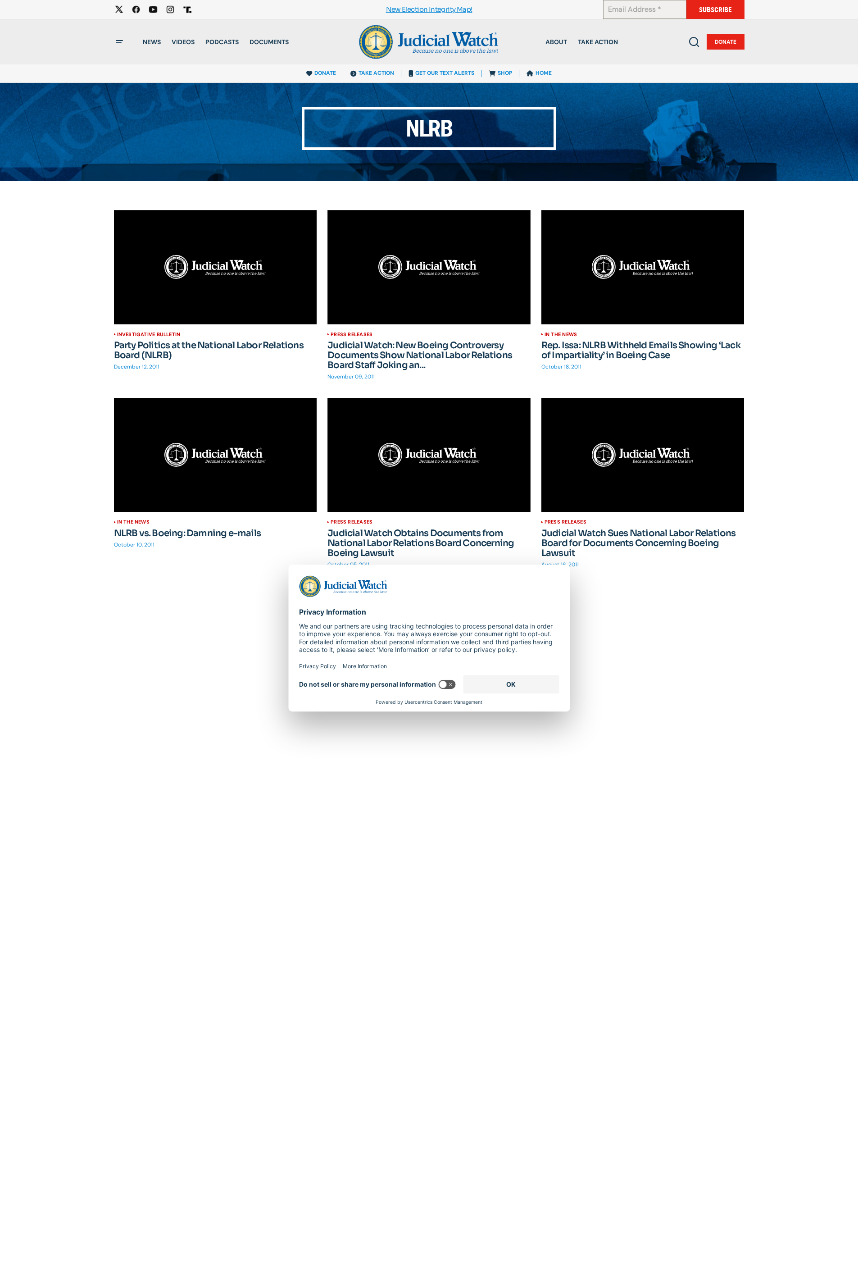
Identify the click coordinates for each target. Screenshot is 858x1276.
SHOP (505, 73)
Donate (725, 42)
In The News (561, 334)
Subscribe (715, 9)
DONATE (325, 73)
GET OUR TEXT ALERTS (444, 73)
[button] (119, 41)
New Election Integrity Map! (429, 10)
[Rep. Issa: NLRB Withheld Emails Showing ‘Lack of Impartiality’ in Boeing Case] (643, 267)
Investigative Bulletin (149, 334)
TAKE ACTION (376, 73)
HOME (544, 73)
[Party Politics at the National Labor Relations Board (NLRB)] (215, 267)
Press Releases (351, 334)
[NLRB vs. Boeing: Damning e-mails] (215, 455)
